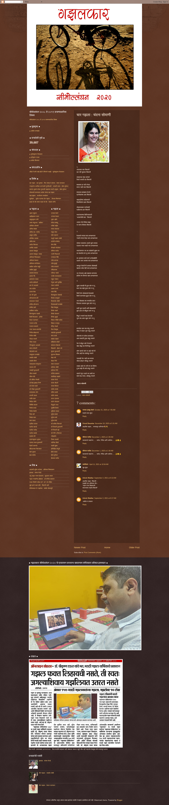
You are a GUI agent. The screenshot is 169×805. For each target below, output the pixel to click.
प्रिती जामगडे (33, 446)
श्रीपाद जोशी (55, 367)
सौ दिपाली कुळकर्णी (56, 427)
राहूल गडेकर (54, 279)
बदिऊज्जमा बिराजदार (35, 449)
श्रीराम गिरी (54, 370)
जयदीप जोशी (33, 358)
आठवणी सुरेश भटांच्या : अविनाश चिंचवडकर (41, 469)
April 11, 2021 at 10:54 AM (98, 464)
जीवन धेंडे (32, 376)
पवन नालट (32, 420)
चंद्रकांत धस (33, 351)
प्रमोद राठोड (33, 430)
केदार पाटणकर (33, 320)
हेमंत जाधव (54, 452)
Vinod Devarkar (88, 423)
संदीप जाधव (54, 395)
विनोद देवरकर (55, 314)
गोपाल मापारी (33, 339)
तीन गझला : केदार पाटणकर (47, 785)
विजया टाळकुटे (55, 298)
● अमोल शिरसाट (34, 160)
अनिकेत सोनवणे (33, 226)
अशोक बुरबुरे (33, 270)
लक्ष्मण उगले (54, 288)
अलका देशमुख (33, 251)
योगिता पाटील (55, 251)
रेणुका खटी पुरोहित (56, 282)
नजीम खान (32, 398)
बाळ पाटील (32, 455)
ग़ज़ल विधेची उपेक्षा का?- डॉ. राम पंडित (40, 482)
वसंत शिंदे (54, 292)
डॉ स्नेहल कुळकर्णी (34, 389)
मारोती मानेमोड (55, 241)
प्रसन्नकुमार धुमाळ (34, 439)
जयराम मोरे (32, 367)
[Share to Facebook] (89, 392)
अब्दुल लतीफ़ (33, 235)
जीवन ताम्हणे (32, 373)
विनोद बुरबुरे (54, 317)
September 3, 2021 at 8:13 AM (105, 478)
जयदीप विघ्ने (32, 361)
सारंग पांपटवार (55, 401)
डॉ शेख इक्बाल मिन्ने (35, 383)
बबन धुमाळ (32, 452)
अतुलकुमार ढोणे (33, 219)
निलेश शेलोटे (33, 411)
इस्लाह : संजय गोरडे (35, 473)
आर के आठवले (33, 285)
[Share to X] (87, 392)
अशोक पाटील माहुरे (34, 267)
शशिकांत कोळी (55, 342)
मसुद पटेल (54, 232)
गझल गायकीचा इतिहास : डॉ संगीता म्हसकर (42, 479)
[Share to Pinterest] (92, 392)
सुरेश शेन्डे (54, 420)
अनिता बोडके (33, 229)
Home (107, 547)
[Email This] (82, 392)
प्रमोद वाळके (33, 433)
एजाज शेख (32, 292)
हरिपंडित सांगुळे (55, 449)
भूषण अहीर (54, 219)
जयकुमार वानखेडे (34, 354)
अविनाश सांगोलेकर (34, 263)
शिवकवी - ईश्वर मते (56, 348)
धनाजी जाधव (33, 395)
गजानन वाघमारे (33, 326)
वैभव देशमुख (54, 329)
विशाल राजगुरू (55, 323)
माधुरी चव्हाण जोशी (56, 238)
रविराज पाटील (87, 437)
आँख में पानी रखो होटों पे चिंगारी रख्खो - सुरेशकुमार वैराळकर (46, 172)
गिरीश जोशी (32, 336)
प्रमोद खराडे (33, 427)
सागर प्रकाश (55, 398)
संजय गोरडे (54, 380)
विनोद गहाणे (54, 310)
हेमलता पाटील (55, 458)
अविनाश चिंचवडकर (34, 257)
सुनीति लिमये (54, 408)
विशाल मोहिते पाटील (56, 320)
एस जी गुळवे (32, 295)
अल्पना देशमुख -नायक (35, 254)
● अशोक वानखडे (34, 131)
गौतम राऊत (32, 342)
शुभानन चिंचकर (55, 354)
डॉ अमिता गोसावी (34, 380)
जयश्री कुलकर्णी (34, 370)
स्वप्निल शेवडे (55, 442)
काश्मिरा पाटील (33, 310)
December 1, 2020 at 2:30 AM (102, 451)
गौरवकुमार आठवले (34, 345)
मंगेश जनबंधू (54, 223)
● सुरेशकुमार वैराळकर (35, 154)
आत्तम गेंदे (32, 276)
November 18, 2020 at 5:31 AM (106, 423)
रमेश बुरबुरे (54, 263)
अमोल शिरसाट (33, 245)
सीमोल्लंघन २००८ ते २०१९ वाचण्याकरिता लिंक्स (43, 120)
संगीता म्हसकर (55, 373)
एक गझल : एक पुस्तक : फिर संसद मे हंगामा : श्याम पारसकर (47, 183)
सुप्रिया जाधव (55, 411)
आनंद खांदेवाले (33, 282)
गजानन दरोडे (33, 323)
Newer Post (79, 547)
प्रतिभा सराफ (33, 424)
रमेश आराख (54, 260)
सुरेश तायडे (54, 414)
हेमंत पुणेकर (54, 455)
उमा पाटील (32, 288)
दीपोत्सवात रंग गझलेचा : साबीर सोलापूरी (41, 488)
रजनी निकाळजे (55, 254)
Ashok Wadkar (88, 478)
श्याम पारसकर (55, 364)
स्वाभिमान (86, 464)
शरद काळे (54, 336)
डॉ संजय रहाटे (33, 386)
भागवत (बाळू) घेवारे (88, 410)
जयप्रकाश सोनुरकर (35, 364)
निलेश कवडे (32, 408)
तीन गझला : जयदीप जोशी (46, 773)
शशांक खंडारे (55, 339)
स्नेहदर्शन (53, 436)
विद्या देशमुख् (54, 307)
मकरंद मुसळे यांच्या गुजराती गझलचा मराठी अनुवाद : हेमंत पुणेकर (47, 189)
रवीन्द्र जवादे (55, 273)
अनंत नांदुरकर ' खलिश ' (36, 223)
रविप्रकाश (54, 270)
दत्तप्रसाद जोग (33, 392)
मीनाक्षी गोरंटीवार (55, 248)
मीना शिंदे (53, 245)
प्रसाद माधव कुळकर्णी (35, 442)
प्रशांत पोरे (32, 436)
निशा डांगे (32, 414)
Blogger (119, 800)
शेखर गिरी (54, 361)
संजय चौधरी (54, 383)
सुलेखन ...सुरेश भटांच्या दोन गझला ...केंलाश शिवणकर (45, 199)
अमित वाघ (32, 241)
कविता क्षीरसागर (34, 304)
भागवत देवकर (55, 216)
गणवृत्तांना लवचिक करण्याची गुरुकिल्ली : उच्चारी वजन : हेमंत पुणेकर (48, 186)
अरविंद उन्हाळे (33, 248)
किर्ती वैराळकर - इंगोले (35, 317)
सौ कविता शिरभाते (56, 424)
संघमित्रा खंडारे (55, 376)
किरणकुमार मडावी (34, 314)
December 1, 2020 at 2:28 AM (102, 437)
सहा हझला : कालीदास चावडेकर (38, 195)
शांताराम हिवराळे (55, 345)
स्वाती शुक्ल (54, 446)
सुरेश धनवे (54, 417)
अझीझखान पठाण (34, 216)
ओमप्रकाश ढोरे (33, 298)
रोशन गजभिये (55, 285)
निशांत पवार (32, 417)
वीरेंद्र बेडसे (54, 326)
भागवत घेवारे (54, 213)
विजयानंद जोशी (55, 301)
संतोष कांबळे (54, 389)
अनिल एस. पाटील (34, 232)
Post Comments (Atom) (92, 552)
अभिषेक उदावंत (33, 238)
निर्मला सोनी (32, 401)
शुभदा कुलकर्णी (55, 351)
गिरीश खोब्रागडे (34, 332)
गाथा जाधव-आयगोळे (35, 329)
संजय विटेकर (55, 386)
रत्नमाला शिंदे (55, 257)
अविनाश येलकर (33, 260)
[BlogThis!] (85, 392)
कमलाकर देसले (34, 301)
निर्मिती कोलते (33, 405)
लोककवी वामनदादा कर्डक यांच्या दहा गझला (41, 192)
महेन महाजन (54, 235)
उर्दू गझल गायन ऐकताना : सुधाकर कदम (41, 476)
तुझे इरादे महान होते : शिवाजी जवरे (39, 485)
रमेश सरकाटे (55, 267)
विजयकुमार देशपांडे (56, 295)
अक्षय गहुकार (33, 213)
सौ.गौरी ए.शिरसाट (56, 433)
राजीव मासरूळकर (56, 276)
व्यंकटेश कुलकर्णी (56, 332)
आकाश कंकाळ (33, 273)
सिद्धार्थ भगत (54, 405)
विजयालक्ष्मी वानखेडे (56, 304)
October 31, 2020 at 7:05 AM (105, 410)
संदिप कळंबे (54, 392)
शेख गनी (53, 358)
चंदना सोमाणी (86, 395)
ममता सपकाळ (55, 229)
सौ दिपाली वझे (55, 430)
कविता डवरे (32, 307)
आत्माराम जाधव (33, 279)
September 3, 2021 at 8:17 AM (105, 498)
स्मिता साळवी (55, 439)
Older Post (134, 547)
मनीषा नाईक (54, 226)
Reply (85, 416)
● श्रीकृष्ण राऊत (34, 157)
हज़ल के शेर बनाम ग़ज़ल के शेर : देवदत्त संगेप (42, 202)
